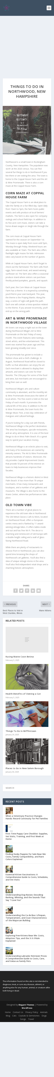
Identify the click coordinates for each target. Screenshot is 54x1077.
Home (8, 1012)
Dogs (44, 1015)
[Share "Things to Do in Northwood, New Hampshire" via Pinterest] (27, 591)
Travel (31, 1019)
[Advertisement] (27, 44)
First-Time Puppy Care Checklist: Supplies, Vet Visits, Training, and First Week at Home (27, 836)
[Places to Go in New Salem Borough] (27, 751)
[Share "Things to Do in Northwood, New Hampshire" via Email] (38, 591)
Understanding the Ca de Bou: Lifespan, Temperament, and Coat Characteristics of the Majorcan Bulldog (26, 918)
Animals (44, 1012)
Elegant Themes (26, 1004)
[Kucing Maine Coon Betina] (27, 639)
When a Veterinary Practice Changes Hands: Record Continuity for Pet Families (27, 817)
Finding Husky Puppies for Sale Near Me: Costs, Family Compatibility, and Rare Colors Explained (26, 857)
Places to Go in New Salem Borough (25, 768)
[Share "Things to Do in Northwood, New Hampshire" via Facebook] (15, 591)
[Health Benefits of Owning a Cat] (27, 677)
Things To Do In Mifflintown (21, 731)
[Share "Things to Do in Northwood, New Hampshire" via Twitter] (21, 591)
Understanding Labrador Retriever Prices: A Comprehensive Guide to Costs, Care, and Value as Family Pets (26, 958)
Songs (23, 1019)
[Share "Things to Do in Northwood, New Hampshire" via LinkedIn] (33, 591)
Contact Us (18, 1012)
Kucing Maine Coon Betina (20, 656)
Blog (8, 1015)
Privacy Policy (31, 1012)
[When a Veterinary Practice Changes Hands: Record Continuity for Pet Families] (9, 810)
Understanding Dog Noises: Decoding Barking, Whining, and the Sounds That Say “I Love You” (25, 897)
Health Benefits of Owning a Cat (23, 693)
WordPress (27, 1008)
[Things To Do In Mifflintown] (27, 714)
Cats (14, 1015)
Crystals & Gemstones (29, 1015)
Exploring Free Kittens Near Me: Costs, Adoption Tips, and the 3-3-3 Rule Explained (25, 938)
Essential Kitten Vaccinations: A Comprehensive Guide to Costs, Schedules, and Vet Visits (27, 877)
